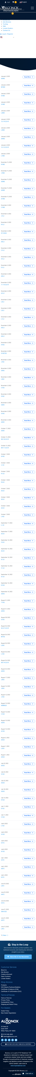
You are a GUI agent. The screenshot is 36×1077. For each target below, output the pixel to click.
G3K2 (2, 370)
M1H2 (3, 637)
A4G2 (3, 757)
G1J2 (2, 576)
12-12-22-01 (5, 147)
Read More (27, 77)
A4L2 (2, 276)
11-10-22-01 (5, 285)
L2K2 (2, 379)
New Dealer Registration (8, 1013)
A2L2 (2, 336)
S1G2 (2, 774)
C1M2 (3, 207)
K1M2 (3, 164)
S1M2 (3, 96)
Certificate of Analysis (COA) (10, 989)
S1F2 (2, 860)
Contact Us (6, 30)
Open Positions (6, 976)
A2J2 (2, 551)
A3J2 (2, 534)
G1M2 (3, 104)
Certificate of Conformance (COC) (11, 991)
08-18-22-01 (5, 439)
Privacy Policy (5, 1000)
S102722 (4, 353)
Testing (5, 24)
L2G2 (2, 748)
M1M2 (3, 87)
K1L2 (2, 224)
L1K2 (2, 516)
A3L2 (2, 327)
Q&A (4, 26)
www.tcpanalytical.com (18, 1065)
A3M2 (3, 181)
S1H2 (2, 619)
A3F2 (2, 920)
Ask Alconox (7, 22)
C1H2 (3, 714)
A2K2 (2, 430)
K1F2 (2, 877)
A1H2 (3, 731)
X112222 (4, 233)
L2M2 (3, 113)
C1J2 (2, 568)
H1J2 (2, 473)
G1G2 (3, 834)
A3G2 (3, 765)
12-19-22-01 (5, 121)
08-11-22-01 (5, 448)
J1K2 (2, 362)
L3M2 (3, 130)
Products (4, 985)
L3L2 (2, 302)
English (24, 2)
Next (5, 935)
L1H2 (2, 654)
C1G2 (3, 817)
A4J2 (2, 508)
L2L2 (2, 310)
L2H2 (2, 645)
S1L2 (2, 259)
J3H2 (2, 680)
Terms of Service (6, 998)
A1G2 (3, 851)
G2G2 (3, 791)
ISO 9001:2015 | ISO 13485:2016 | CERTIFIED (19, 1044)
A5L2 (2, 242)
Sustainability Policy (7, 1002)
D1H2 (3, 585)
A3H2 (3, 671)
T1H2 (3, 602)
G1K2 (2, 413)
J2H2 (2, 688)
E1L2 (2, 267)
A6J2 (2, 491)
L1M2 (3, 156)
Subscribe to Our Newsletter (19, 957)
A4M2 (3, 139)
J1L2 (2, 216)
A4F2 (2, 894)
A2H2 (3, 722)
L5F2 (2, 886)
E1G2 (2, 808)
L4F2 (2, 929)
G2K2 (2, 405)
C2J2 (2, 542)
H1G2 (3, 800)
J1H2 (2, 697)
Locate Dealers (8, 28)
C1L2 (2, 250)
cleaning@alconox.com (10, 1036)
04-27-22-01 (5, 628)
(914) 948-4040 (8, 1034)
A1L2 (2, 293)
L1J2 (2, 525)
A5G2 (3, 740)
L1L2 (2, 319)
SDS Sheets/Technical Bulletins (10, 987)
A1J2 (2, 559)
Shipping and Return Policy (9, 1004)
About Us (4, 970)
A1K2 (2, 456)
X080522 (4, 705)
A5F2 (2, 868)
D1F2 (2, 843)
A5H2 (3, 594)
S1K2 (2, 396)
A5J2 (2, 499)
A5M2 (3, 78)
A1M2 (3, 199)
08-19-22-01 (5, 662)
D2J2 (2, 482)
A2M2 (3, 190)
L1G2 (2, 826)
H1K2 (2, 345)
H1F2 (2, 903)
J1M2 (3, 173)
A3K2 (2, 422)
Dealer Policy (5, 1011)
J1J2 (2, 465)
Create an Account (6, 974)
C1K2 (2, 388)
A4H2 (3, 611)
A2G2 (3, 783)
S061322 (4, 911)
